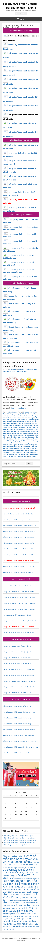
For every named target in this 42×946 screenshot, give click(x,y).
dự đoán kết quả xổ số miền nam (28, 454)
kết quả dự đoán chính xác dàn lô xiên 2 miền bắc (19, 597)
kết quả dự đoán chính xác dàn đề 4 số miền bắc (18, 549)
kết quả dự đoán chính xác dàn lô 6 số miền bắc (19, 586)
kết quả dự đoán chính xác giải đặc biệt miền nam (19, 652)
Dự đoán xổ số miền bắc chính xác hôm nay (21, 885)
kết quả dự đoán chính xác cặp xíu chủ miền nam (20, 364)
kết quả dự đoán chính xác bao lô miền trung (17, 724)
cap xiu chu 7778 (32, 422)
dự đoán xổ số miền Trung (20, 896)
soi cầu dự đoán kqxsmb (13, 908)
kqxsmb (27, 900)
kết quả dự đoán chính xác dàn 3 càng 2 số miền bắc (20, 621)
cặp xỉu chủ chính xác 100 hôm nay (20, 432)
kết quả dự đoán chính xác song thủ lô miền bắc (18, 520)
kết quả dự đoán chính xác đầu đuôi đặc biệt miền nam (21, 687)
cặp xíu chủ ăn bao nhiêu (10, 423)
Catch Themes (26, 943)
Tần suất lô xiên (34, 919)
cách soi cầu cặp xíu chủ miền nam (17, 418)
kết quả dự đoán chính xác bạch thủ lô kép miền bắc (19, 526)
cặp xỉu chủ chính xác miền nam (22, 439)
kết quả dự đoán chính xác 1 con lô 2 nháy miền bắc (19, 508)
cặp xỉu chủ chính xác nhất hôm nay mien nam (20, 449)
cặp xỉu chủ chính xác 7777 (18, 435)
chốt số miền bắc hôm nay (19, 857)
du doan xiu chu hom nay (26, 452)
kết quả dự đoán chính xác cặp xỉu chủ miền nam (19, 669)
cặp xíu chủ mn (19, 450)
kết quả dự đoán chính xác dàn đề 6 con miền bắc (20, 840)
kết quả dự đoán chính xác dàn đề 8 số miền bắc (18, 561)
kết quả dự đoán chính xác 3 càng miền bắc (17, 615)
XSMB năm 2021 (13, 923)
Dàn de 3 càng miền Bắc (17, 865)
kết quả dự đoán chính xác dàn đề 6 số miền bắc (18, 555)
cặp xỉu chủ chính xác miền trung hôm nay (16, 443)
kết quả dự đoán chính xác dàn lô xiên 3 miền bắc (19, 603)
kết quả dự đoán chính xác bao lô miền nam (17, 663)
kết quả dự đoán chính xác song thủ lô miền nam (19, 675)
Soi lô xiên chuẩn (14, 916)
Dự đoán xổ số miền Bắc (20, 880)
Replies (32, 456)
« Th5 (4, 825)
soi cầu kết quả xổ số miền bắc (19, 912)
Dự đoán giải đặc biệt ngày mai (25, 867)
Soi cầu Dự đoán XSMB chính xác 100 (20, 909)
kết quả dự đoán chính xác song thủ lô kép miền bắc (19, 531)
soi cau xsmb (21, 905)
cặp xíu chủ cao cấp (32, 429)
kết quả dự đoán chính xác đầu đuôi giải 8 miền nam (20, 681)
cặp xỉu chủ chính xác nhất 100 (22, 445)
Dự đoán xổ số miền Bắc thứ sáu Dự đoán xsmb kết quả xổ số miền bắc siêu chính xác (21, 892)
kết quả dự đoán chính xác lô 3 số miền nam (17, 693)
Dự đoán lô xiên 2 (30, 873)
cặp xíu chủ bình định (14, 427)
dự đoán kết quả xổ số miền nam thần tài (15, 456)
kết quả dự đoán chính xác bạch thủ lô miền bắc (18, 514)
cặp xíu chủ (13, 420)
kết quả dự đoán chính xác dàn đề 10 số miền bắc (18, 566)
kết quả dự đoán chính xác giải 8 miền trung (17, 718)
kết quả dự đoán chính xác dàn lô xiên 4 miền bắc (19, 609)
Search (29, 463)
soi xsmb (24, 916)
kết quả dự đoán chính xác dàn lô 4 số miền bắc (18, 572)
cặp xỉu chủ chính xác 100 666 (26, 431)
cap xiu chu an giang (25, 423)
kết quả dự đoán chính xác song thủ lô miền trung (18, 735)
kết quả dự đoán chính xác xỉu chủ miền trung (17, 706)
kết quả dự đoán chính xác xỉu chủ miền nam (18, 646)
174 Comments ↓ (21, 371)
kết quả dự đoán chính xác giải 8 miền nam (17, 658)
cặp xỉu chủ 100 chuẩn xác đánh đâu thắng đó (21, 421)
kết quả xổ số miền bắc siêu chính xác (20, 901)
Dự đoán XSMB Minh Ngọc (18, 876)
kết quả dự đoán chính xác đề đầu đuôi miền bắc (18, 632)
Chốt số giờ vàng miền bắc (14, 856)
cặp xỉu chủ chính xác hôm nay (17, 437)
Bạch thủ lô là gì (8, 414)
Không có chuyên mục (19, 900)
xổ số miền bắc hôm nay (18, 926)
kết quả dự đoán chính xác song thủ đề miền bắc (18, 543)
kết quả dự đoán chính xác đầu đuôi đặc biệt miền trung (20, 747)
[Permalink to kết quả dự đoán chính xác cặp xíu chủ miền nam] (20, 394)
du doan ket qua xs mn (31, 450)
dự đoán (29, 864)
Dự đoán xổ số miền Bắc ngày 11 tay (14, 889)
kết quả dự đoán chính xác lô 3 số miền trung (17, 753)
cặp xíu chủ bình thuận (28, 427)
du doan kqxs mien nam (10, 452)
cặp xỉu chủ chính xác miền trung (28, 441)
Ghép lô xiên (25, 897)
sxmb (31, 916)
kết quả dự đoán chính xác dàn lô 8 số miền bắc (18, 592)
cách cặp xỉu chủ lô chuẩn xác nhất (14, 416)
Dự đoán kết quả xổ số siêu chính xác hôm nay (18, 871)
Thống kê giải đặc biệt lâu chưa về (20, 919)
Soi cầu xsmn (13, 412)
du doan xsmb (20, 861)
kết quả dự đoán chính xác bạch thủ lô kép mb (18, 836)
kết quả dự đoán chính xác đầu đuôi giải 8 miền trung (19, 741)
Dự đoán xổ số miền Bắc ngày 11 (28, 887)
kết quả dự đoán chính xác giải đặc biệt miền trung (19, 712)
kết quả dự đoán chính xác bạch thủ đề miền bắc (18, 537)
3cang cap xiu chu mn (29, 412)
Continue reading (18, 408)
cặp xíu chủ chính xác (9, 431)
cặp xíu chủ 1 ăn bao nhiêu (26, 420)
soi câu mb (34, 905)
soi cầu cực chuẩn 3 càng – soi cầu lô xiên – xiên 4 (21, 6)
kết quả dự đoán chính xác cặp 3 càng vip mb (18, 845)
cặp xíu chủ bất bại (22, 425)
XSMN (25, 923)
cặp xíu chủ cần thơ (19, 429)
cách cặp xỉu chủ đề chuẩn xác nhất (24, 414)
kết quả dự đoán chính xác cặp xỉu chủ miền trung (19, 730)
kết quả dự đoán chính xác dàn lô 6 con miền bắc (19, 838)
